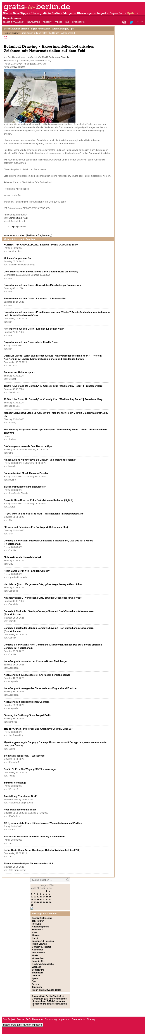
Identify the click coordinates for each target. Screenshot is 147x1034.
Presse (58, 22)
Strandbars (37, 972)
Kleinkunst (19, 67)
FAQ (67, 22)
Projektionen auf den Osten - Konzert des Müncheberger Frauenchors (42, 285)
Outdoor (36, 975)
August (101, 13)
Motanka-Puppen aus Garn (18, 258)
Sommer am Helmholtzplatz (19, 372)
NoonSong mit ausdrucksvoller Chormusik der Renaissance (37, 675)
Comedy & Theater (41, 947)
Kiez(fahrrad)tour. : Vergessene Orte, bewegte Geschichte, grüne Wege (43, 597)
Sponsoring (78, 22)
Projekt (47, 22)
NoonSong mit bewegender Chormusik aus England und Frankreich (41, 688)
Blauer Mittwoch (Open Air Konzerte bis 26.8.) (29, 863)
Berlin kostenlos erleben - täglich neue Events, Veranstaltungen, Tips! (39, 28)
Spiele (35, 978)
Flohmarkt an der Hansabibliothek (22, 557)
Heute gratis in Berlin (45, 13)
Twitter (132, 22)
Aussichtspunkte (40, 926)
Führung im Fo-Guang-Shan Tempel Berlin (27, 715)
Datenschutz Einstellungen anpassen (22, 1024)
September (117, 13)
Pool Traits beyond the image (20, 809)
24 (32, 902)
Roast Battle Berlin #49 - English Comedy (26, 570)
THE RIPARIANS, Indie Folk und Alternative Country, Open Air (38, 728)
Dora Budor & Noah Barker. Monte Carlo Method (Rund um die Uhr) (41, 271)
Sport (34, 981)
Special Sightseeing (42, 918)
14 (44, 896)
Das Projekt (9, 1019)
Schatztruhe (38, 970)
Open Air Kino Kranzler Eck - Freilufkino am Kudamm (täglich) (38, 500)
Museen (36, 935)
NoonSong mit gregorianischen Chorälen (26, 701)
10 (32, 896)
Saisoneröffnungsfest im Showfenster (25, 486)
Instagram (124, 22)
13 (41, 896)
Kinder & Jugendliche (43, 964)
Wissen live (38, 958)
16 (50, 896)
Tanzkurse (37, 987)
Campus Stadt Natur (18, 218)
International (38, 952)
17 (32, 899)
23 (50, 899)
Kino (34, 932)
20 (41, 899)
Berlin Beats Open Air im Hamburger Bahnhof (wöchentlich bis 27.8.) (42, 850)
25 (35, 902)
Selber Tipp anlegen (13, 22)
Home (7, 33)
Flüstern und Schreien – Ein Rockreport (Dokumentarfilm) (36, 527)
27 (41, 902)
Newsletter (33, 22)
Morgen (68, 13)
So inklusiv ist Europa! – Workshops (24, 755)
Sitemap (91, 1019)
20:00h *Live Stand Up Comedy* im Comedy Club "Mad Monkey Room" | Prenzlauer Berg (53, 399)
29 (47, 902)
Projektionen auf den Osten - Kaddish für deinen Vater (34, 328)
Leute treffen (38, 961)
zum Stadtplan (63, 57)
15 (47, 896)
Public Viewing (39, 944)
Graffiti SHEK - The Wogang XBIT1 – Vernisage (30, 769)
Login (140, 21)
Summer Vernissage (15, 782)
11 (35, 896)
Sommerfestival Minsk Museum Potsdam (26, 473)
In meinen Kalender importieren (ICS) (6, 37)
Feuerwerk (37, 929)
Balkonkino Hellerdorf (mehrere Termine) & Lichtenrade (34, 836)
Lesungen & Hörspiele (43, 941)
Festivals (36, 924)
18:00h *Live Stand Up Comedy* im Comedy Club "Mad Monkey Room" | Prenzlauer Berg (53, 386)
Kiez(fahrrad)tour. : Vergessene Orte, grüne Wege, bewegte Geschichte (43, 584)
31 (32, 905)
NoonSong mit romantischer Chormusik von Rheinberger (35, 661)
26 (38, 902)
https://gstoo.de (18, 226)
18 (35, 899)
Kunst (35, 938)
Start (6, 13)
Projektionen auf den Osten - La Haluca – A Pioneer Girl (35, 298)
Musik (35, 955)
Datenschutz (78, 1019)
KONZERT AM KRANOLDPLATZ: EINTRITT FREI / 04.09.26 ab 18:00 (41, 244)
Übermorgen (85, 13)
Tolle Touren (38, 921)
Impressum (64, 1019)
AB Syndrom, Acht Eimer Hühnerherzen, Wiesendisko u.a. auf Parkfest (43, 823)
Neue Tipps (20, 13)
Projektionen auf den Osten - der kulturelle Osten (31, 342)
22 (47, 899)
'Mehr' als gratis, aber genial (46, 990)
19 (38, 899)
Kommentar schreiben (28, 235)
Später (131, 13)
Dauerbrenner (12, 18)
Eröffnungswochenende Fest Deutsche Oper (28, 446)
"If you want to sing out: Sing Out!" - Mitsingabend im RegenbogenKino (44, 513)
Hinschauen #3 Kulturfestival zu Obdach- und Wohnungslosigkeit (40, 459)
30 (50, 902)
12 (38, 896)
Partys (35, 984)
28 (44, 902)
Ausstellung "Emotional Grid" (20, 796)
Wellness (36, 967)
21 (44, 899)
